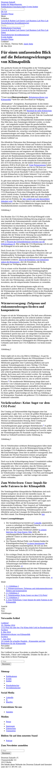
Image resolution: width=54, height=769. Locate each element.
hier (43, 514)
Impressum (10, 726)
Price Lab (44, 21)
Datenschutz (11, 728)
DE (2, 11)
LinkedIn (37, 523)
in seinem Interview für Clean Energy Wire (26, 531)
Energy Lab (25, 21)
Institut (35, 7)
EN (5, 11)
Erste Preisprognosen (37, 165)
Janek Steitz (28, 44)
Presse (10, 14)
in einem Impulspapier (36, 543)
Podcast (9, 741)
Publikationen (6, 7)
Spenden (4, 14)
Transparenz (11, 731)
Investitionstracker (22, 23)
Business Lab (35, 21)
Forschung (16, 7)
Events (30, 7)
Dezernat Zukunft (11, 3)
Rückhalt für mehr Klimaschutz (39, 111)
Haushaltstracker (8, 23)
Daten (24, 7)
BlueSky (9, 702)
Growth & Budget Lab (10, 21)
